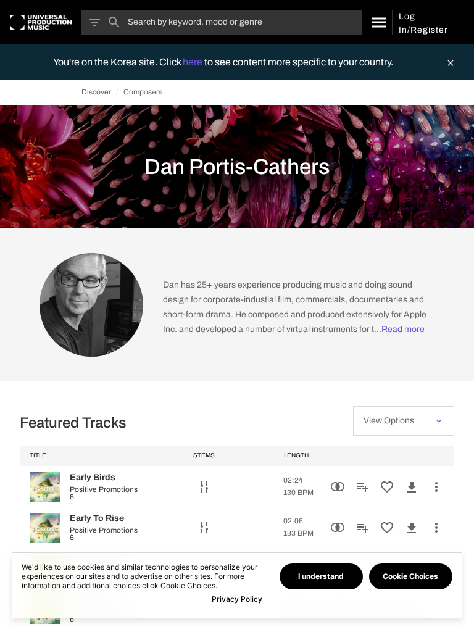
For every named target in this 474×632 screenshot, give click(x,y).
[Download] (411, 487)
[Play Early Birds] (45, 487)
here (193, 62)
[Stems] (204, 487)
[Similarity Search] (337, 487)
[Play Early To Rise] (45, 528)
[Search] (377, 22)
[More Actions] (436, 487)
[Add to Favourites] (387, 487)
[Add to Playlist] (362, 487)
